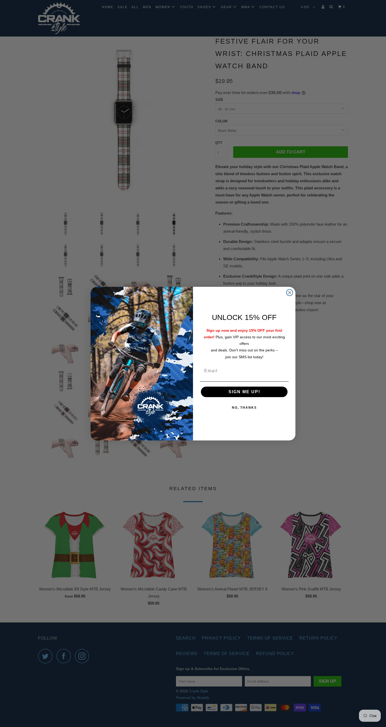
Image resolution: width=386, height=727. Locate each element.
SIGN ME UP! (244, 392)
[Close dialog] (289, 292)
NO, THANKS (244, 407)
